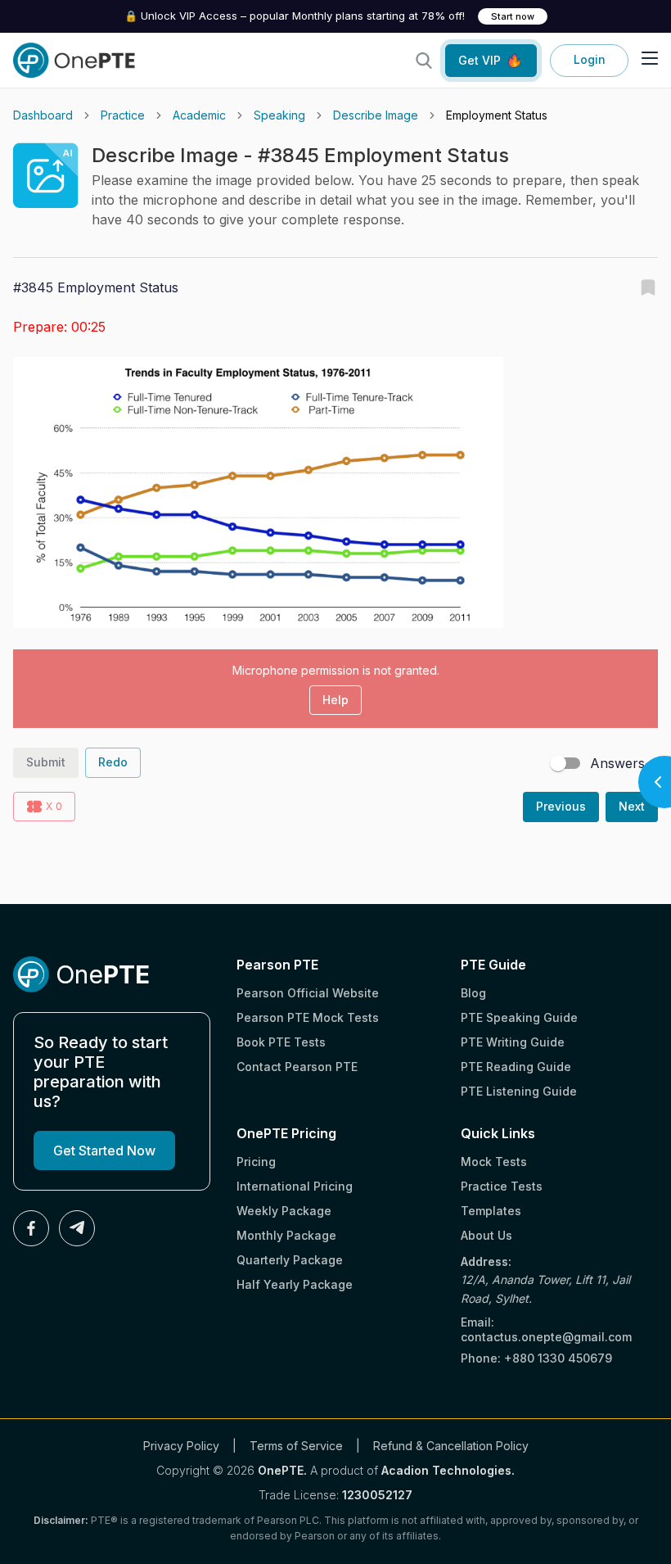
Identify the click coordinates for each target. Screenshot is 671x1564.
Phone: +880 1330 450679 (536, 1358)
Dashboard (43, 115)
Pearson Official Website (307, 993)
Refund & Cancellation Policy (451, 1446)
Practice (123, 115)
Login (590, 59)
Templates (491, 1211)
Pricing (256, 1161)
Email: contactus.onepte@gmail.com (546, 1329)
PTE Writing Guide (513, 1042)
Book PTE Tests (281, 1042)
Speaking (279, 115)
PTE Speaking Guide (519, 1017)
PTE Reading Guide (516, 1067)
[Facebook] (31, 1228)
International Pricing (294, 1186)
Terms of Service (296, 1446)
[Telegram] (77, 1228)
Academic (199, 115)
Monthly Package (286, 1235)
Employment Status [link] (496, 115)
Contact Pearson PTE (297, 1067)
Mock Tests (494, 1161)
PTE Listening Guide (519, 1091)
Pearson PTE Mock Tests (307, 1017)
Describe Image (375, 115)
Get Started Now (104, 1150)
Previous (561, 806)
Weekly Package (283, 1211)
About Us (486, 1235)
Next (632, 806)
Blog (473, 993)
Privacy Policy (181, 1446)
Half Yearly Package (294, 1284)
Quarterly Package (289, 1260)
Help (335, 700)
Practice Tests (502, 1186)
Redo (113, 762)
